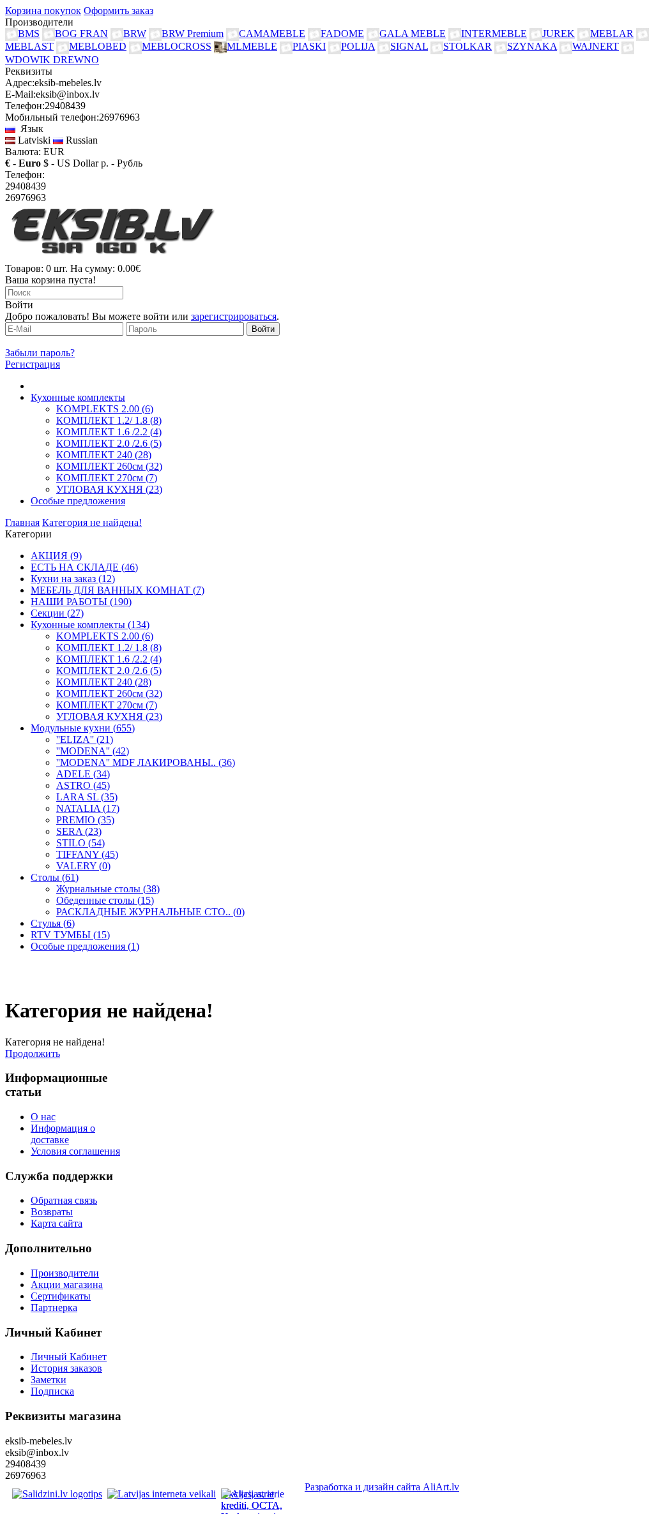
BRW (134, 33)
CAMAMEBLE (272, 33)
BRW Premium (193, 33)
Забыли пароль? (40, 352)
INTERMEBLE (494, 33)
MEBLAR (612, 33)
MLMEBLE (252, 46)
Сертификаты (61, 1296)
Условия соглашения (75, 1151)
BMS (29, 33)
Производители (65, 1273)
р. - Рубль (121, 163)
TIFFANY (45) (87, 854)
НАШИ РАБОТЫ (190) (81, 601)
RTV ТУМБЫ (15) (70, 934)
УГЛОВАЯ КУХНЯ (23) (109, 489)
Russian (80, 140)
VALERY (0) (83, 865)
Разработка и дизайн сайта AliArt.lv (382, 1486)
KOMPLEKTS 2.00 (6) (104, 408)
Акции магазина (67, 1284)
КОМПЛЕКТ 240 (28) (103, 454)
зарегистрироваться (234, 316)
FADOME (342, 33)
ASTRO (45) (83, 785)
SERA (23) (79, 831)
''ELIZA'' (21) (84, 739)
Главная (22, 522)
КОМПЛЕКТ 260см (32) (109, 466)
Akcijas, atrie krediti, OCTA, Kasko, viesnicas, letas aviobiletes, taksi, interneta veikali (256, 1501)
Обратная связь (64, 1200)
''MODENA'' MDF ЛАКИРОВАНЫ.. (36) (145, 762)
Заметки (48, 1379)
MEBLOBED (97, 46)
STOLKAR (467, 46)
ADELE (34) (83, 773)
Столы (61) (55, 877)
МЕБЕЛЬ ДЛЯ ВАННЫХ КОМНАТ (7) (117, 590)
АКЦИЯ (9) (56, 555)
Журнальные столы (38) (108, 888)
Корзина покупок (43, 10)
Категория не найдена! (92, 522)
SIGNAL (409, 46)
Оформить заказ (118, 10)
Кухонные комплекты (78, 397)
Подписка (52, 1391)
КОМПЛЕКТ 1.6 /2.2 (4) (109, 431)
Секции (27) (57, 613)
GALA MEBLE (412, 33)
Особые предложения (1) (85, 946)
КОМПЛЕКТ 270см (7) (106, 477)
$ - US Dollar (70, 163)
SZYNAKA (532, 46)
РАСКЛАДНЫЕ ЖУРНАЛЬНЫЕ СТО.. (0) (150, 911)
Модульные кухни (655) (83, 728)
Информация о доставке (63, 1134)
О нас (43, 1116)
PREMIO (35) (85, 819)
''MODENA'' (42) (92, 751)
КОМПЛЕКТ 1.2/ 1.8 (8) (109, 420)
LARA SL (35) (87, 796)
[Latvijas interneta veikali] (161, 1493)
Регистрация (32, 364)
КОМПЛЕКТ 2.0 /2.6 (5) (109, 443)
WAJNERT (595, 46)
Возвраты (52, 1211)
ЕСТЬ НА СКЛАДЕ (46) (84, 567)
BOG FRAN (81, 33)
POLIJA (358, 46)
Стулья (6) (53, 923)
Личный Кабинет (69, 1356)
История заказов (66, 1368)
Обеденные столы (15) (105, 900)
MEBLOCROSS (176, 46)
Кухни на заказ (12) (73, 578)
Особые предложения (78, 500)
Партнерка (54, 1307)
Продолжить (32, 1053)
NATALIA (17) (87, 808)
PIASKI (309, 46)
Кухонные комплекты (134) (90, 624)
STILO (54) (80, 842)
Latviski (32, 140)
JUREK (558, 33)
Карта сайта (56, 1223)
